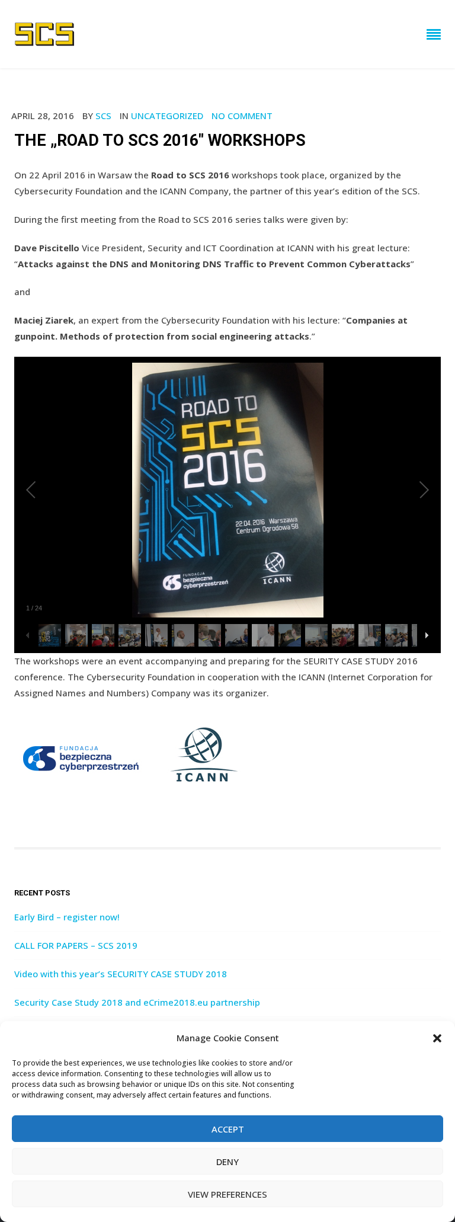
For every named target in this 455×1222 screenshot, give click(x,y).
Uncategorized (167, 115)
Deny (227, 1161)
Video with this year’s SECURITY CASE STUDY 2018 (120, 974)
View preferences (227, 1194)
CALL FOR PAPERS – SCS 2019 (75, 945)
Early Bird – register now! (67, 917)
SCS (103, 115)
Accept (228, 1129)
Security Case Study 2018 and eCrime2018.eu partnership (137, 1002)
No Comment (242, 115)
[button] (437, 1038)
